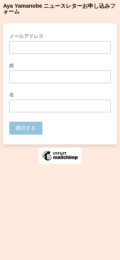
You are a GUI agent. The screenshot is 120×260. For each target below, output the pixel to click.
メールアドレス (28, 35)
